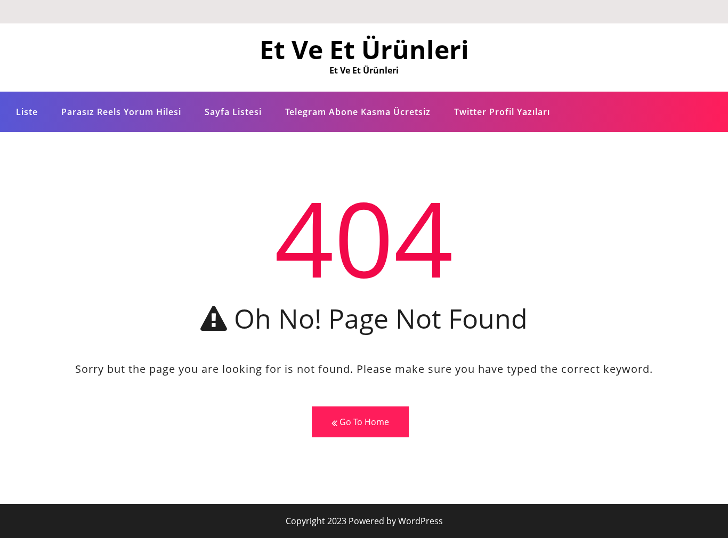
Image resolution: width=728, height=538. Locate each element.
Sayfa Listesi (233, 112)
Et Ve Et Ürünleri (364, 49)
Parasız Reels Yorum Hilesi (121, 112)
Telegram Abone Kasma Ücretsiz (358, 112)
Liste (27, 112)
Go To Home (363, 422)
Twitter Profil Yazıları (502, 112)
